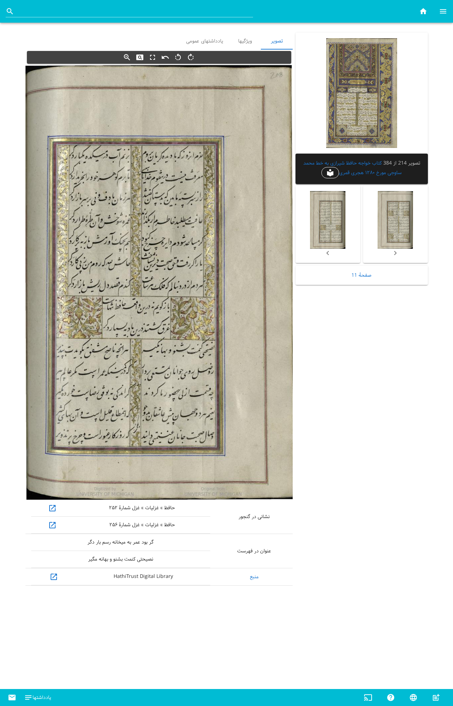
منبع (254, 577)
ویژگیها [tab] (245, 41)
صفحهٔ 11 (361, 275)
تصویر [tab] (277, 41)
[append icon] (10, 11)
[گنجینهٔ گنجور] (423, 11)
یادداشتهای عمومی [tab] (204, 41)
